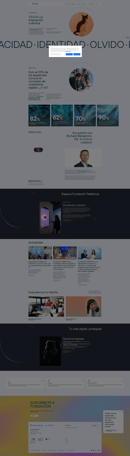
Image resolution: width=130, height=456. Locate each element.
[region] (65, 51)
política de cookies (68, 51)
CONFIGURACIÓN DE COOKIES (55, 54)
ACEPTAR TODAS (76, 54)
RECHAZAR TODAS (69, 54)
